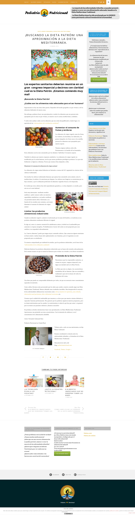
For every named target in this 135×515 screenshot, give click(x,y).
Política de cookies (89, 436)
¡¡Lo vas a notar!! (65, 450)
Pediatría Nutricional (62, 31)
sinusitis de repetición (66, 292)
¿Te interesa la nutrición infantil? (67, 443)
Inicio (26, 2)
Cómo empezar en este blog (97, 128)
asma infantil (76, 292)
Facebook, (57, 349)
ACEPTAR (68, 513)
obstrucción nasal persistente (32, 294)
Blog (54, 2)
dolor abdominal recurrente (50, 294)
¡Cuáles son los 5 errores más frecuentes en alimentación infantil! (67, 448)
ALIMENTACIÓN (63, 2)
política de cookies (114, 510)
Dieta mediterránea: (95, 155)
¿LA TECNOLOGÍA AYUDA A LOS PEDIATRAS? (31, 391)
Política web (88, 433)
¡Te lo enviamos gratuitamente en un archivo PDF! (65, 451)
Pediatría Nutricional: (95, 136)
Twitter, (63, 349)
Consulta (74, 2)
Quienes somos (36, 2)
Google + (68, 349)
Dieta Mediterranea (45, 31)
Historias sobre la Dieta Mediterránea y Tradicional (97, 166)
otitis (56, 292)
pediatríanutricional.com (65, 345)
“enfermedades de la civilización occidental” (46, 123)
